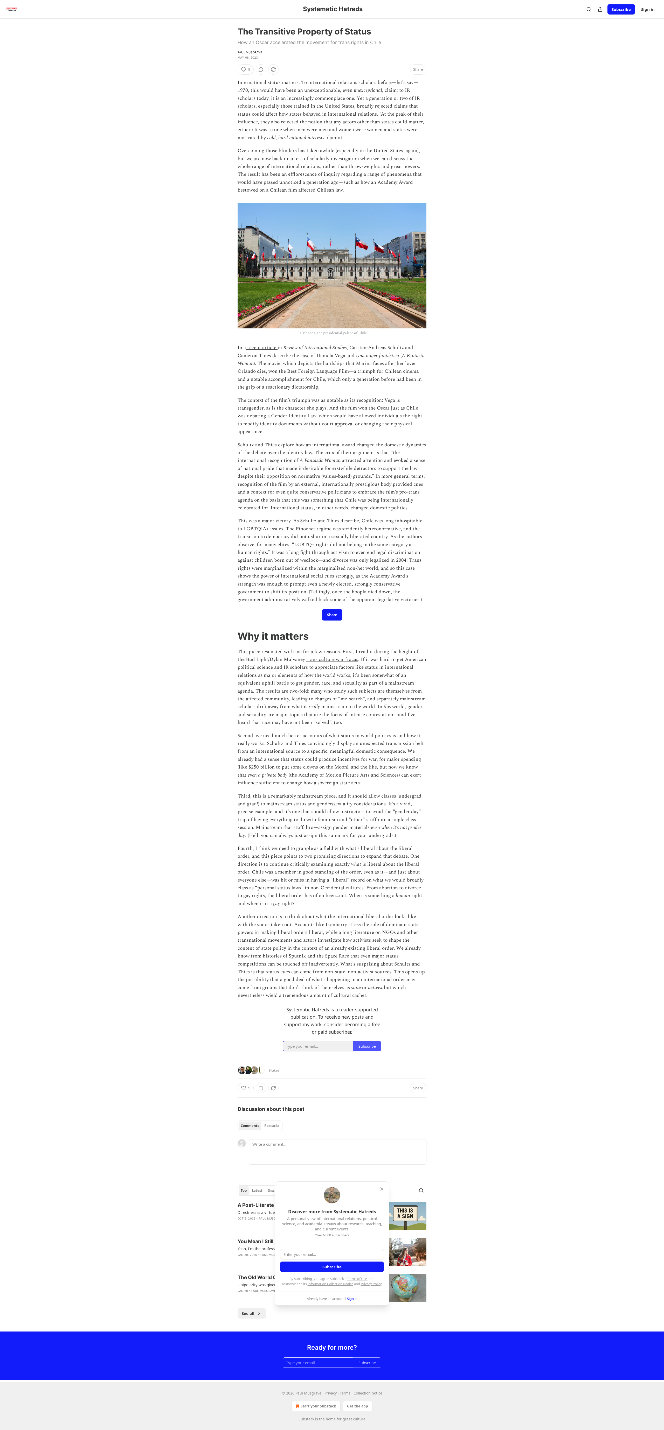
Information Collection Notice (330, 1283)
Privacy (330, 1393)
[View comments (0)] (261, 69)
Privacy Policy (371, 1283)
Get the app (357, 1406)
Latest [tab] (257, 1190)
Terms (345, 1393)
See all (248, 1313)
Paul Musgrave (250, 52)
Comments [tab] (250, 1125)
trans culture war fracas (332, 659)
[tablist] (260, 1126)
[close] (382, 1189)
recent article (262, 347)
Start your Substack (318, 1406)
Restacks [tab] (271, 1125)
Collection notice (368, 1393)
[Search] (589, 9)
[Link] (230, 636)
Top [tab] (244, 1190)
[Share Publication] (600, 9)
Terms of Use (357, 1278)
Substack (306, 1419)
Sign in (648, 9)
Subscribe (621, 9)
